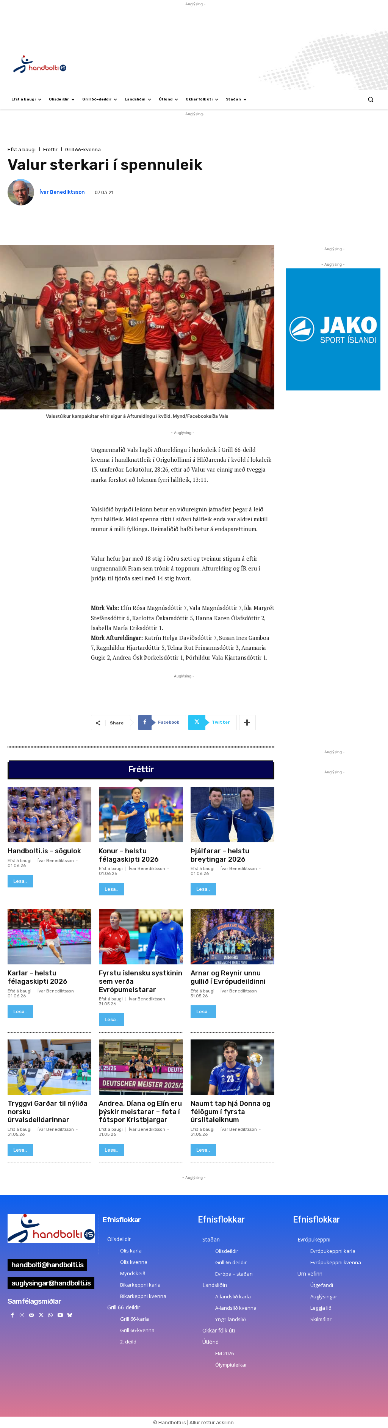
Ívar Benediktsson (62, 192)
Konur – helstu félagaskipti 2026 (129, 855)
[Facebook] (12, 1315)
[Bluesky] (69, 1315)
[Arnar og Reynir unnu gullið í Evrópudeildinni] (232, 936)
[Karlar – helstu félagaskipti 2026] (49, 936)
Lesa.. (20, 881)
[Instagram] (22, 1315)
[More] (247, 722)
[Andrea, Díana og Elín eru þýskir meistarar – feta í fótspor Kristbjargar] (141, 1067)
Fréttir (50, 149)
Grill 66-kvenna (83, 149)
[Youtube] (60, 1315)
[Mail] (31, 1315)
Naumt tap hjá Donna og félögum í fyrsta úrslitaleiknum (231, 1111)
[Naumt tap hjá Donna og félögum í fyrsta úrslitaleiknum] (232, 1067)
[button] (370, 99)
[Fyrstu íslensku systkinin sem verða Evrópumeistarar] (141, 936)
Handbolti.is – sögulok (44, 851)
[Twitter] (41, 1315)
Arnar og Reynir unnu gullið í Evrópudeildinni (228, 977)
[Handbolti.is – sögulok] (49, 814)
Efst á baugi (22, 149)
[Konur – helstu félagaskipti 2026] (141, 814)
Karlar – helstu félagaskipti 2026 (37, 977)
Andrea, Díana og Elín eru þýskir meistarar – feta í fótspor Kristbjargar (140, 1111)
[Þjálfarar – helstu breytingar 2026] (232, 814)
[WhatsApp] (50, 1315)
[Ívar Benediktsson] (22, 192)
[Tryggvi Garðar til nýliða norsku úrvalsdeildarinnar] (49, 1067)
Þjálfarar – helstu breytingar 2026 (220, 855)
